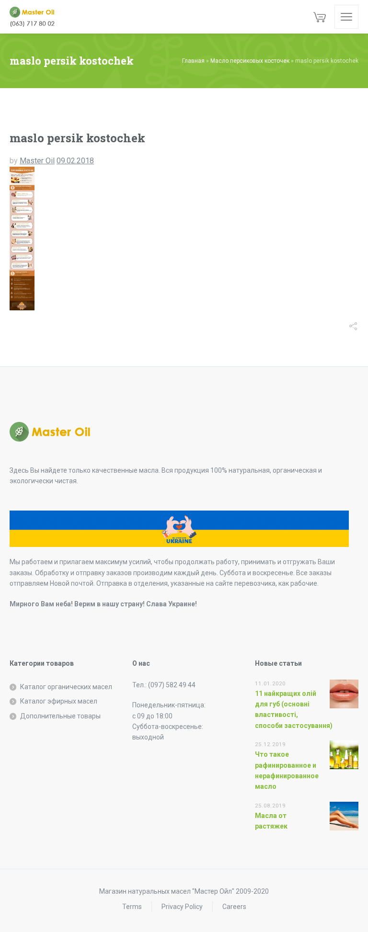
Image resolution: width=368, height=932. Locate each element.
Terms (132, 906)
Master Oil (37, 160)
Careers (234, 906)
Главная (193, 60)
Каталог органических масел (66, 687)
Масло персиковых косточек (249, 60)
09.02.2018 (75, 160)
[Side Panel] (346, 17)
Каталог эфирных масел (58, 701)
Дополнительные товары (60, 716)
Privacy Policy (182, 906)
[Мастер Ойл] (36, 17)
